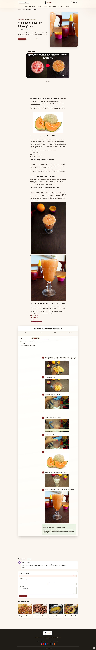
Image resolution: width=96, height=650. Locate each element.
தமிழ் (76, 2)
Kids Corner (60, 6)
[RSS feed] (55, 644)
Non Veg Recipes (32, 6)
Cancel (74, 575)
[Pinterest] (48, 644)
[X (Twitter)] (50, 644)
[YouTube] (43, 644)
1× (34, 338)
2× (36, 338)
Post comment (23, 596)
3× (38, 338)
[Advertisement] (48, 89)
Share (40, 38)
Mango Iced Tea (34, 315)
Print (29, 38)
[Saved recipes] (71, 2)
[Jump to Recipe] (94, 648)
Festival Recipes (67, 6)
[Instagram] (41, 644)
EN (74, 2)
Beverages (54, 6)
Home (26, 6)
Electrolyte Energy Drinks (36, 321)
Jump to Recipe (22, 38)
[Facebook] (46, 644)
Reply (24, 567)
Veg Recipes (39, 6)
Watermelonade (34, 319)
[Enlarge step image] (57, 368)
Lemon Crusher (34, 317)
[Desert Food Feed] (48, 2)
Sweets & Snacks (47, 6)
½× (32, 338)
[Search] (19, 2)
